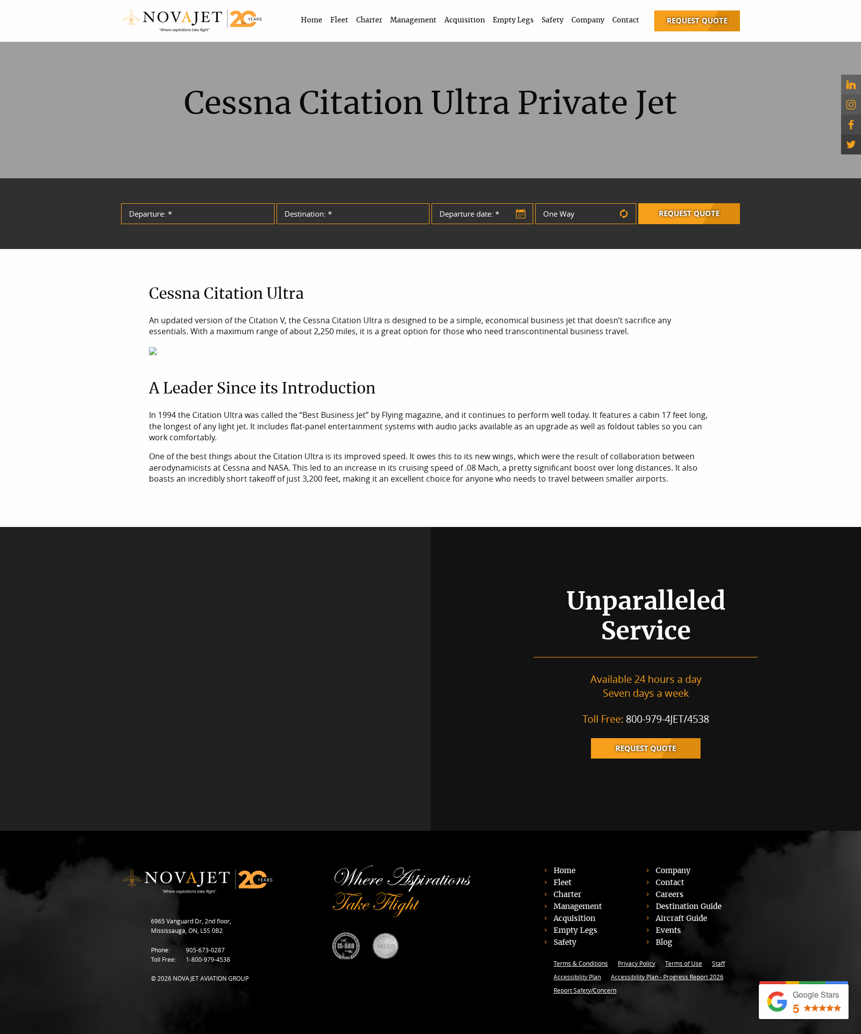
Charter (369, 20)
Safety (553, 20)
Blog (664, 942)
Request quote (645, 748)
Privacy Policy (636, 963)
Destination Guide (688, 906)
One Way (558, 214)
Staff (718, 963)
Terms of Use (683, 963)
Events (668, 930)
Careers (670, 895)
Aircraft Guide (681, 918)
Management (413, 20)
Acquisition (464, 20)
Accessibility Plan (577, 977)
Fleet (339, 20)
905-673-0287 (205, 950)
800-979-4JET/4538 (667, 719)
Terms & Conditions (581, 963)
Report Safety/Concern (585, 990)
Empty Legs (513, 20)
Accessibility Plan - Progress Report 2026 (667, 977)
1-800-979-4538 (208, 959)
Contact (625, 20)
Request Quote (697, 20)
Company (588, 20)
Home (311, 20)
